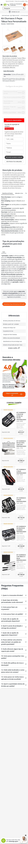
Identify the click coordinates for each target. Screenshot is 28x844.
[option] (6, 49)
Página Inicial (15, 15)
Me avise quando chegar (14, 157)
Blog (26, 1)
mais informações (8, 71)
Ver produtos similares (14, 161)
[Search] (24, 8)
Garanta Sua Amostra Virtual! (14, 304)
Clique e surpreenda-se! (12, 394)
